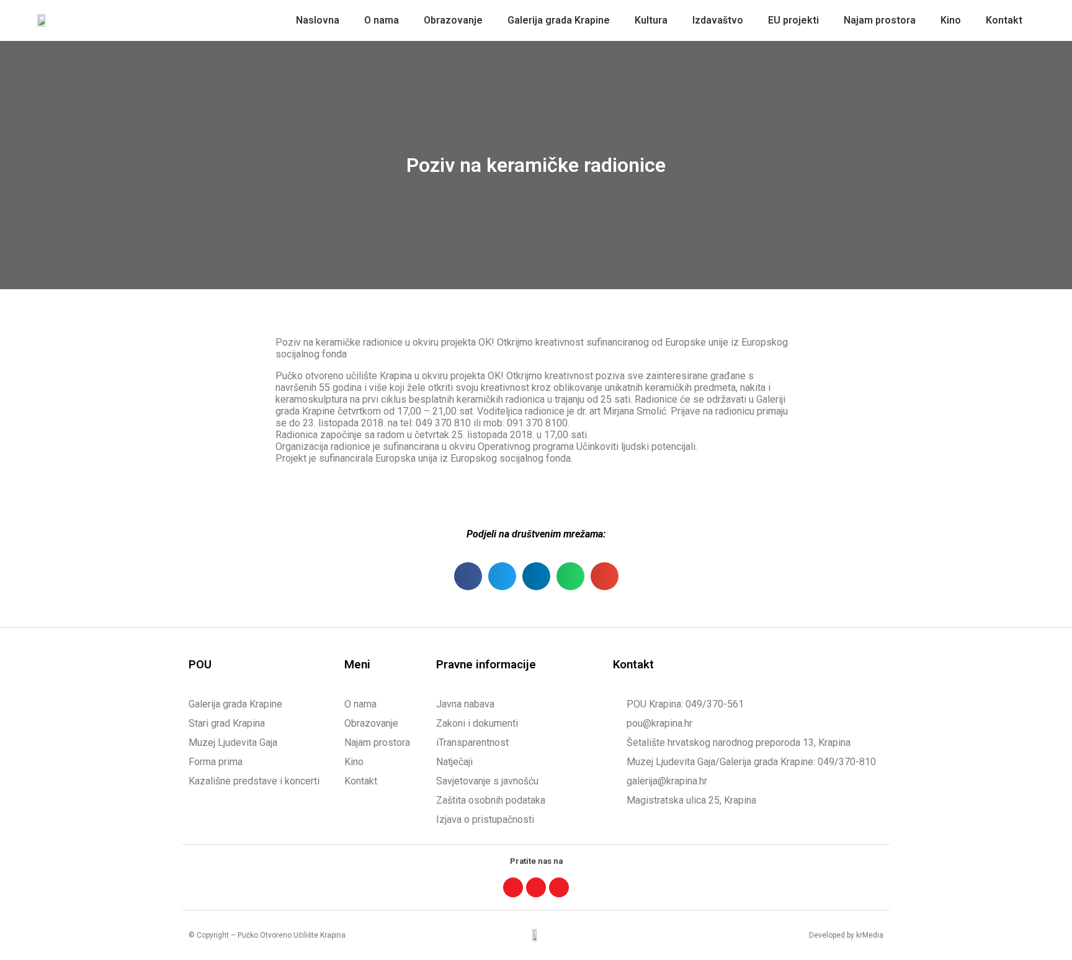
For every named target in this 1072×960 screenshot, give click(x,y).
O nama (381, 20)
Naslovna (317, 20)
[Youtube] (559, 887)
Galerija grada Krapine (558, 20)
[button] (468, 576)
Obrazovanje (453, 20)
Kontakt (1004, 20)
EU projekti (793, 20)
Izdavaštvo (717, 20)
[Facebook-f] (513, 887)
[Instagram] (536, 887)
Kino (950, 20)
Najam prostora (880, 20)
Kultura (651, 20)
